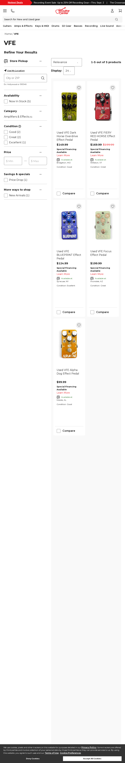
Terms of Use (52, 753)
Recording (91, 25)
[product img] (69, 106)
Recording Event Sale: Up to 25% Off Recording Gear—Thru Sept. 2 (69, 2)
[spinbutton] (13, 161)
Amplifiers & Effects (18, 116)
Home (8, 33)
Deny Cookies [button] (33, 759)
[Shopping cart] (120, 10)
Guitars (7, 25)
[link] (69, 136)
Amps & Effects (23, 25)
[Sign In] (112, 10)
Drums (55, 25)
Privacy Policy (88, 747)
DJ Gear (66, 25)
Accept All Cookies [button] (92, 759)
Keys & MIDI (42, 25)
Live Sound (107, 25)
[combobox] (66, 62)
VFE (16, 33)
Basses (78, 25)
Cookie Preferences (70, 753)
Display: (56, 70)
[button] (40, 61)
